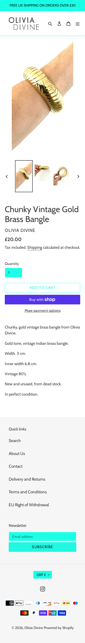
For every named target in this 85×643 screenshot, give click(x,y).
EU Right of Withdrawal (29, 504)
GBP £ (41, 575)
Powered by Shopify (59, 628)
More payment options (43, 310)
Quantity (12, 263)
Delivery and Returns (27, 479)
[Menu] (77, 23)
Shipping (34, 247)
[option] (24, 176)
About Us (17, 453)
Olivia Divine (33, 628)
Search (15, 440)
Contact (15, 466)
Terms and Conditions (28, 491)
